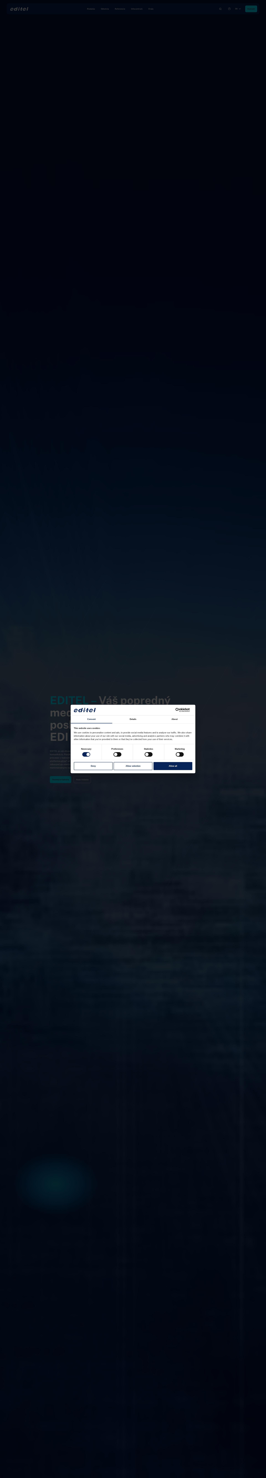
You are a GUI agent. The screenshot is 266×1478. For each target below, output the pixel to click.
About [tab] (175, 719)
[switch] (117, 754)
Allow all (173, 766)
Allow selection (133, 766)
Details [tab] (133, 719)
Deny (93, 766)
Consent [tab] (91, 719)
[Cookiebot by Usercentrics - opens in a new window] (180, 710)
